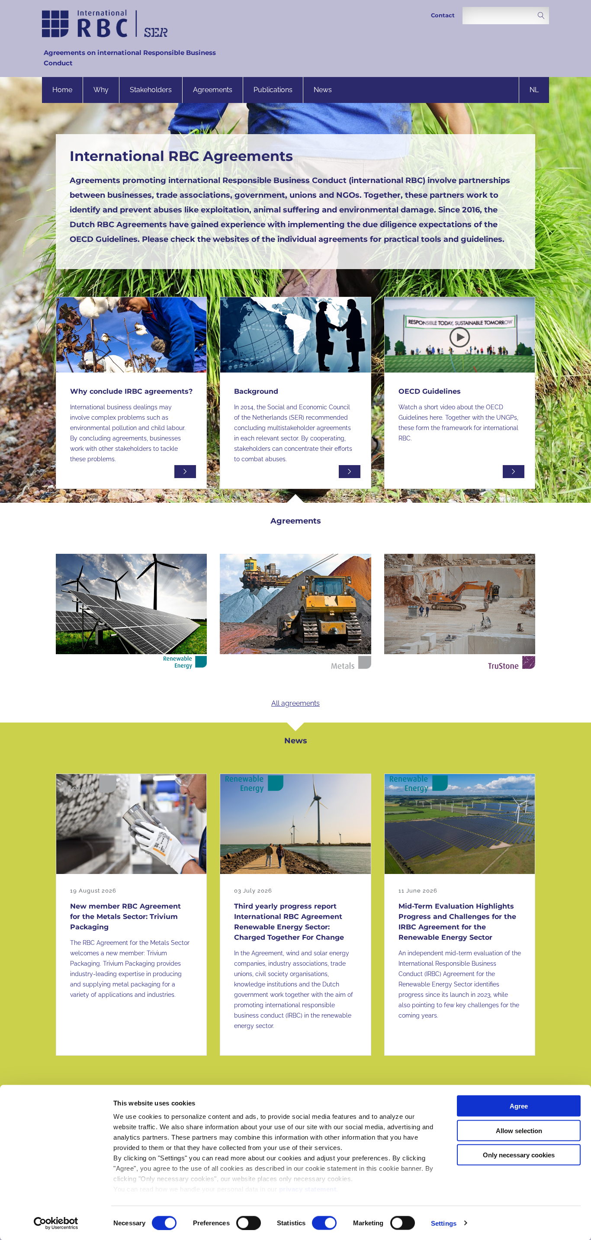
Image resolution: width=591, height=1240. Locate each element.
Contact (443, 15)
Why (101, 90)
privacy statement (308, 1189)
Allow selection (519, 1130)
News (323, 90)
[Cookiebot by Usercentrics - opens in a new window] (56, 1223)
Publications (273, 90)
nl (534, 90)
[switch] (248, 1223)
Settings (443, 1223)
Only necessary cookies (519, 1155)
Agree (519, 1106)
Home (62, 90)
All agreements (295, 703)
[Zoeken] (541, 16)
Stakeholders (151, 90)
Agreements (212, 90)
